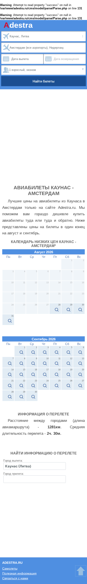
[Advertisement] (43, 139)
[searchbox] (34, 466)
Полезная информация (19, 573)
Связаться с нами (15, 578)
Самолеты (9, 568)
